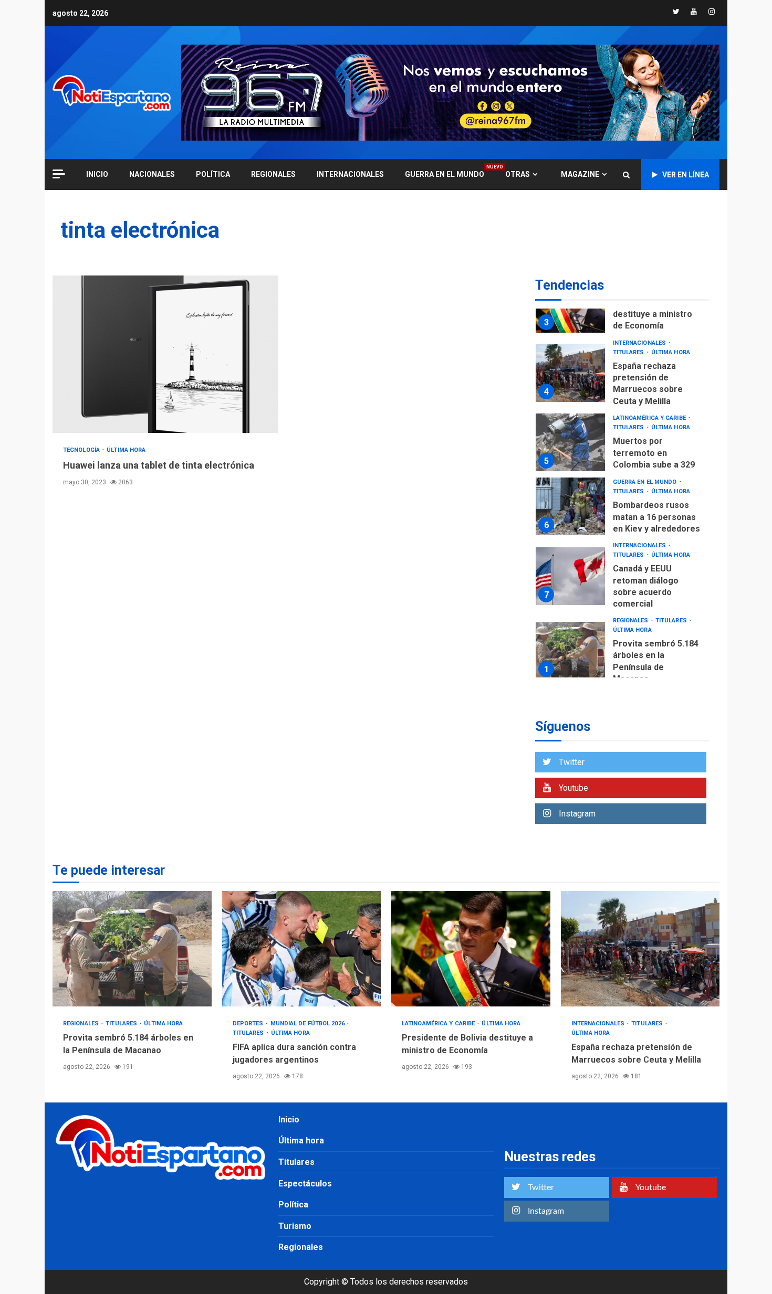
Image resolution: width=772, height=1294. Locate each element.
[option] (622, 375)
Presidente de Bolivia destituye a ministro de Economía (655, 314)
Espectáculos (305, 1184)
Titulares (629, 352)
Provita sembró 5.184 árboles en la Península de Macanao (570, 651)
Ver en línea (685, 175)
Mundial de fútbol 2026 (308, 1023)
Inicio (288, 1120)
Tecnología (82, 450)
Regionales (273, 174)
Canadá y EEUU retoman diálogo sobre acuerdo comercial (570, 576)
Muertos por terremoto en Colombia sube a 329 (570, 442)
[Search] (626, 175)
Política (213, 174)
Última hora (126, 450)
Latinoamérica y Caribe (650, 418)
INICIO (97, 174)
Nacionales (152, 174)
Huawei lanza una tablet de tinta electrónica (165, 354)
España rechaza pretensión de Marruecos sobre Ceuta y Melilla (570, 373)
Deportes (249, 1023)
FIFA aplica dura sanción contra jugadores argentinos (301, 948)
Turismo (294, 1226)
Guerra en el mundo (444, 173)
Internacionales (350, 174)
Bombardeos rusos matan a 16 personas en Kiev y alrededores (570, 506)
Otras (517, 174)
